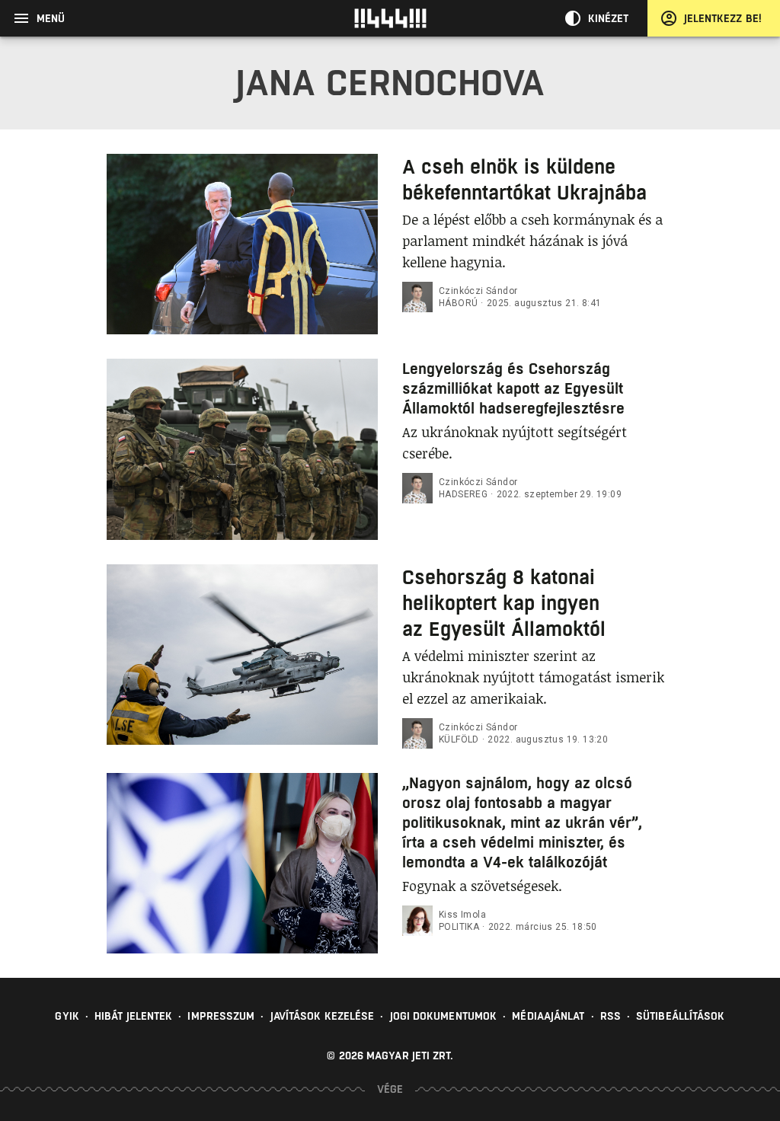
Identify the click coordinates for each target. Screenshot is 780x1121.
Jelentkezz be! (723, 18)
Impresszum (220, 1016)
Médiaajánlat (548, 1016)
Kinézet (608, 18)
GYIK (66, 1016)
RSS (610, 1016)
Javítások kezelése (322, 1016)
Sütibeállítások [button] (680, 1016)
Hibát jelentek (133, 1016)
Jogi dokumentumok (443, 1016)
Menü (51, 18)
